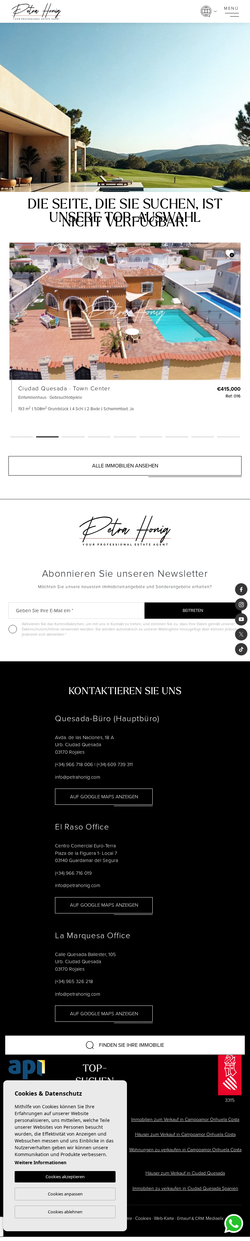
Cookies (143, 1218)
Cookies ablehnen (65, 1212)
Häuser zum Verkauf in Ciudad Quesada (185, 1173)
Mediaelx (215, 1218)
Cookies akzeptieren (65, 1177)
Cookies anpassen (65, 1194)
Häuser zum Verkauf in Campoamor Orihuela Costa (185, 1134)
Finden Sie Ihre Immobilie (131, 1045)
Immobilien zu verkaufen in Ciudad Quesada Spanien (185, 1188)
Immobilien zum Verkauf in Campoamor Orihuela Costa (185, 1119)
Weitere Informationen (40, 1162)
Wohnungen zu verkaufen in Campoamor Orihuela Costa (185, 1149)
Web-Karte (164, 1218)
